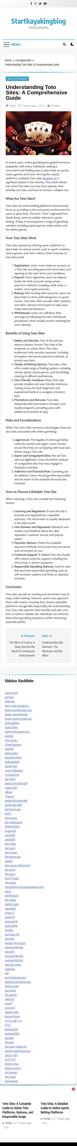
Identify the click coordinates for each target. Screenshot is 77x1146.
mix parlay (10, 882)
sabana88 (10, 908)
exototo (9, 736)
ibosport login (12, 1016)
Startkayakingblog (38, 20)
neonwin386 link (14, 947)
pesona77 (10, 1008)
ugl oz (8, 891)
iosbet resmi (11, 693)
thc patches (11, 995)
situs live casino (13, 964)
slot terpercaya (13, 809)
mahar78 (10, 917)
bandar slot (11, 766)
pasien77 (9, 913)
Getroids (9, 939)
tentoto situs (12, 1064)
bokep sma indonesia (16, 714)
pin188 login (11, 895)
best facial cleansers (15, 977)
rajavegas (10, 969)
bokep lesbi (11, 788)
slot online (10, 844)
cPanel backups (13, 744)
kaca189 (9, 1038)
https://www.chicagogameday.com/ (24, 887)
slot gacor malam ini (15, 1046)
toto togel (10, 1077)
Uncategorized (17, 79)
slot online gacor (14, 822)
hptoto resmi (12, 986)
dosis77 (9, 1003)
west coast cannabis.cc (17, 706)
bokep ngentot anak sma (18, 710)
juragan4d (10, 831)
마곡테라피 (12, 775)
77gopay (9, 796)
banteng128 (11, 1029)
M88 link (10, 701)
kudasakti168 (12, 723)
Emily (12, 105)
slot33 (8, 813)
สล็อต (8, 792)
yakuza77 (10, 999)
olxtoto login (12, 904)
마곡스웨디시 (13, 1021)
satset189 (10, 839)
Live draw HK (12, 934)
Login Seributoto (14, 770)
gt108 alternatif (13, 805)
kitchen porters (13, 1068)
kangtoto (48, 178)
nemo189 (10, 835)
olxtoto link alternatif (16, 783)
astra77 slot (11, 1055)
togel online (11, 727)
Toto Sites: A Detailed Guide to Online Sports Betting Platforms (55, 1108)
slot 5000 (10, 779)
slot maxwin (11, 1081)
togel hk (9, 749)
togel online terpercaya (17, 731)
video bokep (11, 753)
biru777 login (12, 878)
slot (7, 973)
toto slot (9, 1042)
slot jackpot (24, 865)
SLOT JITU (10, 1059)
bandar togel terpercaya (18, 1051)
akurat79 (10, 951)
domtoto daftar (13, 757)
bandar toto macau (15, 943)
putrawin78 (11, 921)
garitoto (9, 697)
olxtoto (9, 861)
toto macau (11, 740)
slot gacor (10, 848)
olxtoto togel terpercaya (18, 982)
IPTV (7, 1025)
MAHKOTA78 (12, 826)
